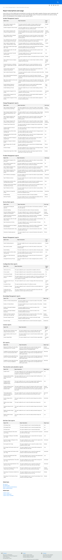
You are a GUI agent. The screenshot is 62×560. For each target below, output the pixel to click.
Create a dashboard (7, 494)
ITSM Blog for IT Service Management (10, 555)
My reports (5, 484)
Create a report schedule (8, 495)
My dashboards (6, 485)
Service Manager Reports (11, 7)
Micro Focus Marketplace (7, 554)
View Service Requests (47, 557)
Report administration (7, 488)
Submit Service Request (47, 555)
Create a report (6, 492)
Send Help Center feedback (48, 554)
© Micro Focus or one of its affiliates (31, 559)
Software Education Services (28, 557)
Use (4, 7)
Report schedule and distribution (10, 487)
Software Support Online (27, 554)
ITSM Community (6, 557)
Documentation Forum (7, 558)
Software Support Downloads (28, 555)
